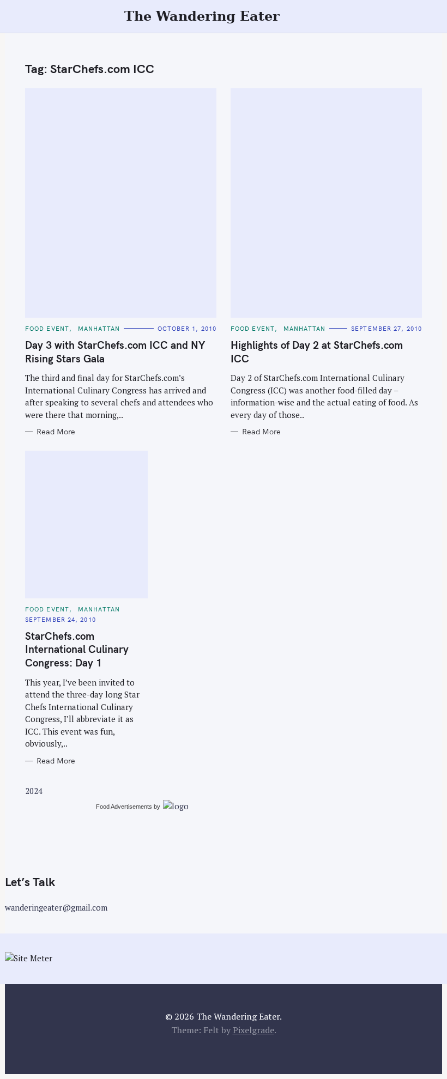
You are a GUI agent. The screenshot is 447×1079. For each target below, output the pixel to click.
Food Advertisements (124, 806)
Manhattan (99, 328)
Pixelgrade (253, 1030)
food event (47, 328)
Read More (56, 432)
